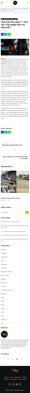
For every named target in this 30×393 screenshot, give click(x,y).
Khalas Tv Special (5, 275)
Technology (3, 319)
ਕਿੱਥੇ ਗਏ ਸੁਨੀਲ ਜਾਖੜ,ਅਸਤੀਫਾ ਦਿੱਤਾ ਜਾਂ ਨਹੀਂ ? (12, 145)
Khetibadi (3, 279)
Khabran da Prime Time (6, 271)
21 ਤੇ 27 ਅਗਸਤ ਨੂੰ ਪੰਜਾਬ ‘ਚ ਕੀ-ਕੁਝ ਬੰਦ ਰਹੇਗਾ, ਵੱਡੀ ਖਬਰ (13, 231)
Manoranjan (3, 294)
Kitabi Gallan (4, 282)
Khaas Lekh (3, 268)
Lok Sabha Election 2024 (7, 290)
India (2, 260)
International (4, 264)
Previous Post (7, 143)
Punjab (2, 195)
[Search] (28, 3)
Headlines (3, 249)
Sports (2, 316)
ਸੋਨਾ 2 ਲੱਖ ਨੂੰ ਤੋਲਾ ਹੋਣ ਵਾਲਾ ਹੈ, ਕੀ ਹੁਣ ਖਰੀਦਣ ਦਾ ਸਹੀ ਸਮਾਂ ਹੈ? (14, 235)
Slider (2, 312)
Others (2, 297)
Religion (3, 308)
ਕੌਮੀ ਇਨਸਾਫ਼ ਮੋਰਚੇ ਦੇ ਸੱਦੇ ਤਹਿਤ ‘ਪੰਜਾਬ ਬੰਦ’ (10, 198)
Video (2, 323)
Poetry (2, 301)
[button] (25, 166)
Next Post (23, 155)
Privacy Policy (22, 379)
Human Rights (4, 257)
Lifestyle (3, 286)
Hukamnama (4, 253)
